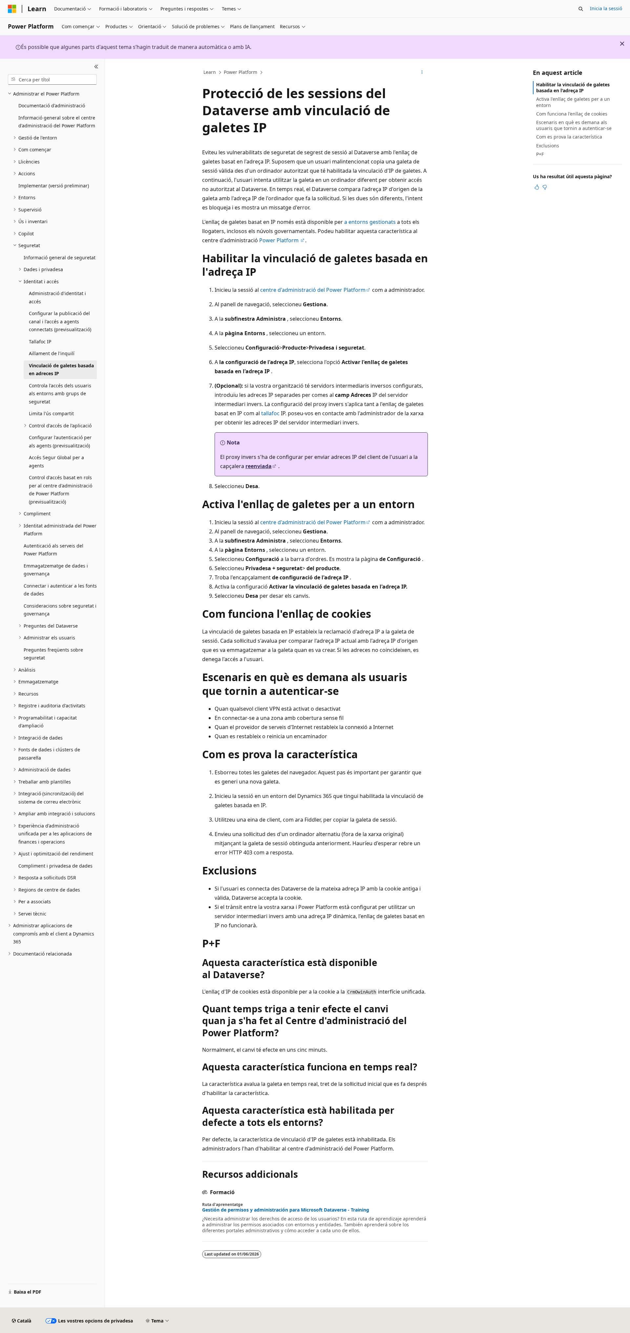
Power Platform (240, 72)
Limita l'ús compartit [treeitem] (51, 413)
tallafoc (270, 413)
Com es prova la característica (569, 137)
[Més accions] (422, 72)
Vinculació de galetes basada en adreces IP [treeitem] (61, 369)
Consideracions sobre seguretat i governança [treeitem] (60, 610)
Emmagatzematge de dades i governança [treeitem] (56, 570)
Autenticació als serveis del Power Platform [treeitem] (53, 550)
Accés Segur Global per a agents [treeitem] (56, 461)
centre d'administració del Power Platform (313, 289)
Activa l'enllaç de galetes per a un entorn (573, 102)
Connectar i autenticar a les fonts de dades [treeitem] (60, 590)
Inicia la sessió (606, 8)
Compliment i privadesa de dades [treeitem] (55, 866)
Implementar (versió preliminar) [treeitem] (53, 186)
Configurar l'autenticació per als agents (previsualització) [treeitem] (60, 441)
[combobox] (52, 79)
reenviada (258, 466)
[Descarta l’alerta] (622, 43)
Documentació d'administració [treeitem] (51, 105)
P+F (540, 154)
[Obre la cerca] (580, 9)
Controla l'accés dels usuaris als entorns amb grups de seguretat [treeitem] (60, 393)
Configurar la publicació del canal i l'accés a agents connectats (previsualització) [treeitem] (60, 321)
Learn (209, 72)
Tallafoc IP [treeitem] (40, 341)
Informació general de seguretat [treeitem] (59, 257)
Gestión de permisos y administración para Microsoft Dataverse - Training (285, 1210)
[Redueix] (96, 66)
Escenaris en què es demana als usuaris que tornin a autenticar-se (574, 125)
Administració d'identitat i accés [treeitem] (57, 297)
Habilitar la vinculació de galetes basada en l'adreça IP (573, 87)
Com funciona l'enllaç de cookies (571, 114)
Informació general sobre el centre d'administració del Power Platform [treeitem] (56, 122)
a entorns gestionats (370, 222)
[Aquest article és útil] (537, 187)
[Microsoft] (12, 9)
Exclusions (547, 145)
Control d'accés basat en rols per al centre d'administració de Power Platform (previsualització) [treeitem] (60, 489)
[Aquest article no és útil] (545, 187)
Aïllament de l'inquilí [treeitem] (51, 353)
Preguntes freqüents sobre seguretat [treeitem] (53, 654)
